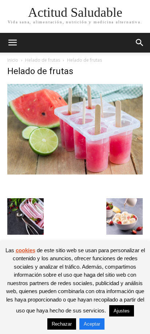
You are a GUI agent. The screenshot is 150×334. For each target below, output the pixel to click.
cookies (25, 250)
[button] (12, 43)
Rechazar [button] (62, 324)
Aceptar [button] (92, 324)
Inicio (12, 60)
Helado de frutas (42, 60)
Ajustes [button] (122, 311)
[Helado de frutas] (75, 172)
